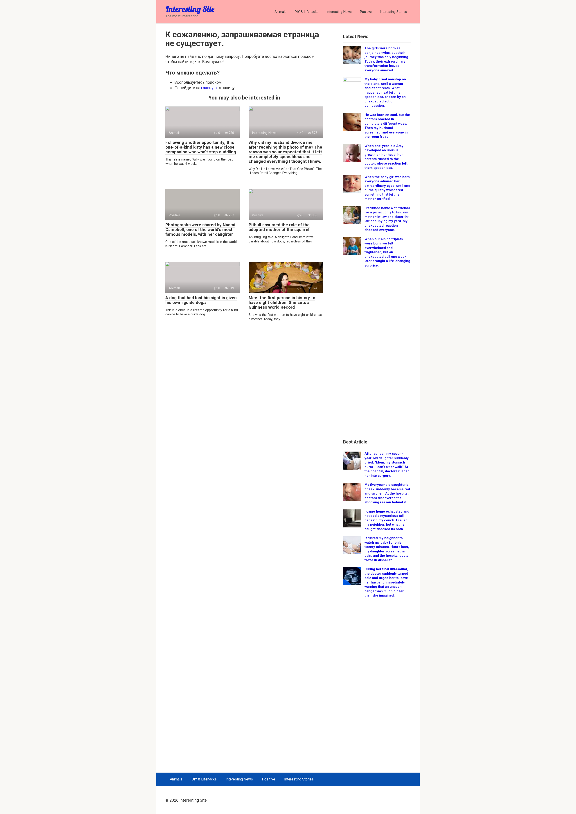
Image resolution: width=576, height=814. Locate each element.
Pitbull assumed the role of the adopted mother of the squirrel (279, 227)
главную (209, 87)
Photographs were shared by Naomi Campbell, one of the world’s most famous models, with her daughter (200, 229)
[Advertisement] (377, 355)
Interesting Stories (393, 12)
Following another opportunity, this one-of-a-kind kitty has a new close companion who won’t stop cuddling (200, 147)
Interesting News (339, 12)
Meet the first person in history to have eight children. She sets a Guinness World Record (282, 302)
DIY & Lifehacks (306, 12)
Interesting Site (190, 9)
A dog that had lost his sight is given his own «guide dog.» (201, 300)
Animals (280, 12)
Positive (366, 12)
